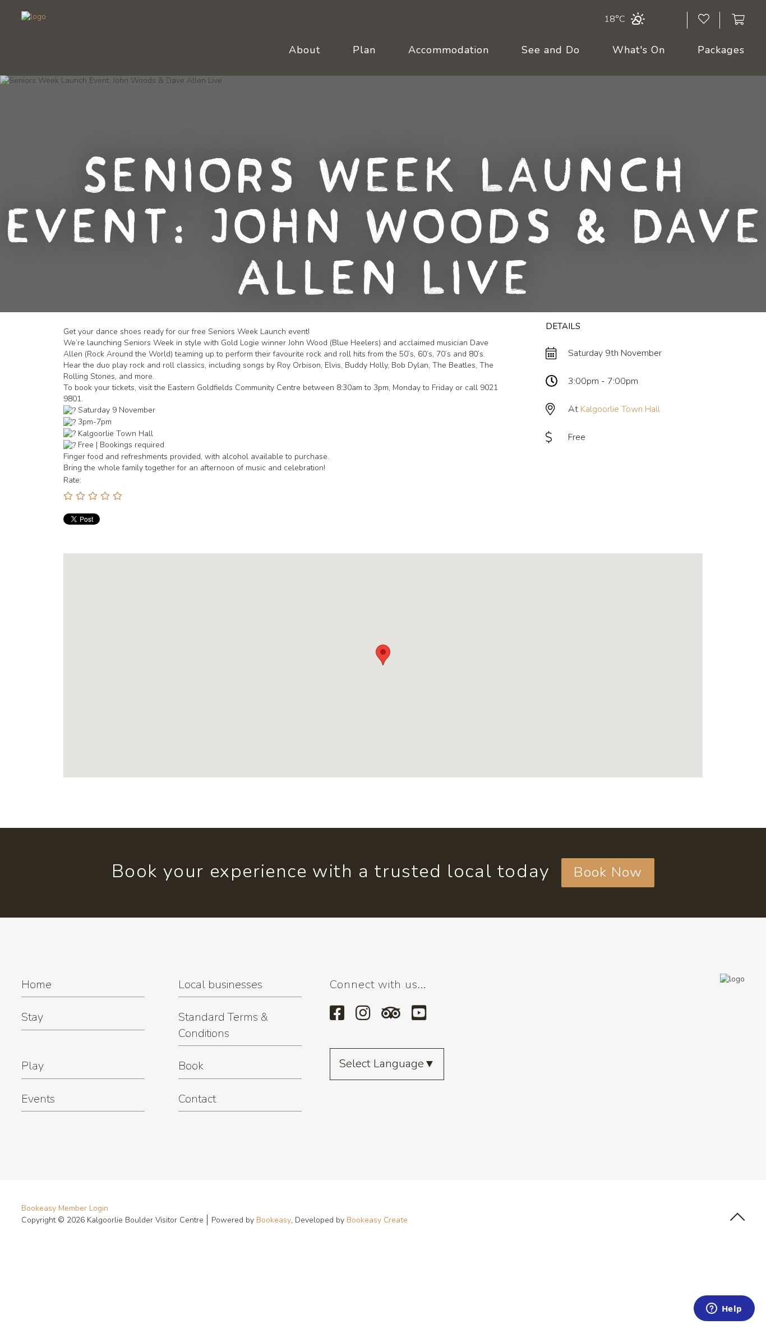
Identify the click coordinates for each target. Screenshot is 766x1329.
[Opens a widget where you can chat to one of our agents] (724, 1309)
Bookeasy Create (377, 1220)
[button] (383, 655)
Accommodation (448, 50)
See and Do (551, 50)
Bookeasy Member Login (64, 1208)
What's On (638, 50)
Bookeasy (273, 1220)
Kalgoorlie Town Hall (620, 409)
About (304, 50)
